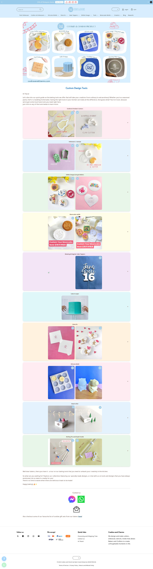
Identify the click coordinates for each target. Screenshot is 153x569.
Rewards (131, 15)
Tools (95, 15)
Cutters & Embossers (37, 15)
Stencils (63, 15)
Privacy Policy (74, 565)
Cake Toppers (73, 15)
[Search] (40, 9)
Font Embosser (24, 15)
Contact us (81, 539)
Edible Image (85, 15)
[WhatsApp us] (4, 565)
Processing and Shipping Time (87, 536)
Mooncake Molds (105, 15)
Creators (117, 15)
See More (76, 2)
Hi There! (81, 541)
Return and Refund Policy (86, 565)
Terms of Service (63, 565)
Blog (124, 15)
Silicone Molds (52, 15)
